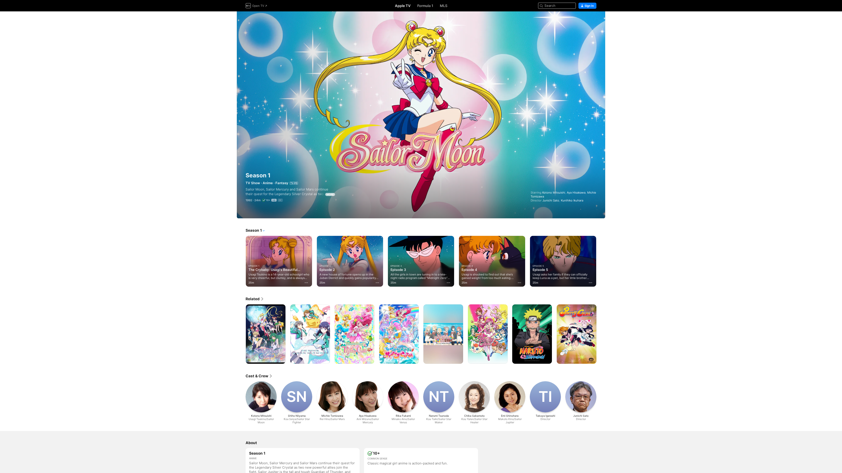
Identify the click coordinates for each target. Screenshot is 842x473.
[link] (255, 299)
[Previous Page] (241, 261)
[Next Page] (601, 261)
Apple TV (403, 6)
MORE (330, 194)
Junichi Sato (550, 200)
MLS (443, 6)
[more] (306, 283)
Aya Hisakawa (576, 192)
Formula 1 (425, 6)
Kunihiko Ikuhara (572, 200)
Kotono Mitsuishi (553, 192)
